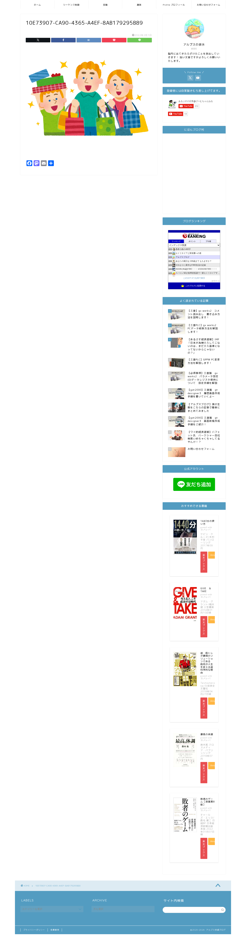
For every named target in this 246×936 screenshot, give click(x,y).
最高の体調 (206, 734)
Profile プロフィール (174, 4)
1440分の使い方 (207, 522)
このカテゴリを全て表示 (194, 278)
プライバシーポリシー (34, 929)
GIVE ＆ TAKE (207, 590)
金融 (105, 4)
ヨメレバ (205, 529)
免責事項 (54, 929)
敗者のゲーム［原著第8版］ (207, 801)
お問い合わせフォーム (208, 4)
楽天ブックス (204, 562)
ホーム (37, 4)
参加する (215, 281)
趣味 (139, 4)
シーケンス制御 (71, 4)
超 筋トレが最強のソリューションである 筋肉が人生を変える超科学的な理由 (206, 662)
